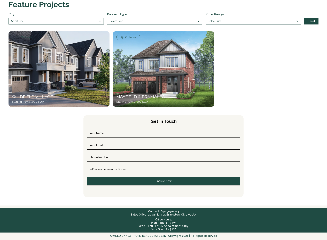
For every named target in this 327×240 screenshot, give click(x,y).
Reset (311, 21)
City (11, 14)
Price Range (215, 14)
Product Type (117, 14)
